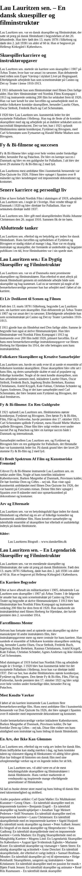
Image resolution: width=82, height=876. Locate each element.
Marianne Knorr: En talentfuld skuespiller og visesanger (38, 844)
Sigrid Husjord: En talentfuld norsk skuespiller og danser (39, 822)
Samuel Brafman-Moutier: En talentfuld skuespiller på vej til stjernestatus (40, 854)
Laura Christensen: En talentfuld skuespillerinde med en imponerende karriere (35, 818)
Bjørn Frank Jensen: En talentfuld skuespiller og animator (36, 867)
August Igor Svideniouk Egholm (41, 842)
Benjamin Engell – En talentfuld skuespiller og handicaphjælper (35, 808)
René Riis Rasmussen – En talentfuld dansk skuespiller (40, 869)
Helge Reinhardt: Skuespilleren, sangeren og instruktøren (40, 858)
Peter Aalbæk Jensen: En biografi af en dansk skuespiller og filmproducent (40, 826)
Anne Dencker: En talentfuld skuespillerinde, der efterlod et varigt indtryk (39, 851)
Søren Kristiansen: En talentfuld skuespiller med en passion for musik (39, 861)
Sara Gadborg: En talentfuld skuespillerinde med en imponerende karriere (37, 831)
